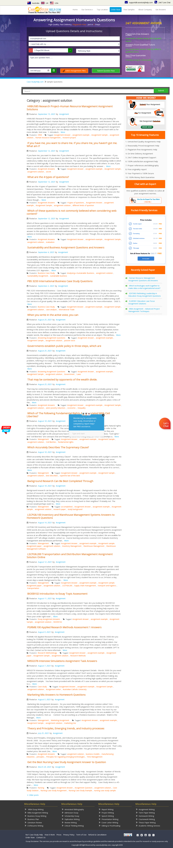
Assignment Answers (46, 169)
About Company (145, 9)
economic (72, 408)
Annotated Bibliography (74, 809)
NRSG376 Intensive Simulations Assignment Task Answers (62, 661)
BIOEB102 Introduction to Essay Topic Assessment (57, 593)
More (63, 132)
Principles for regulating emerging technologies (65, 757)
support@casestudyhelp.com (141, 2)
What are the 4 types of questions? (48, 177)
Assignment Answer (62, 135)
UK (47, 3)
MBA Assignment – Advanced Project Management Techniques (144, 310)
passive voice (69, 340)
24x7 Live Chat (164, 2)
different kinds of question (83, 205)
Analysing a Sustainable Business (80, 273)
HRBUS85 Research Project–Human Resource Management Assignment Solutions (70, 108)
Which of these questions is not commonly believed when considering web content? (72, 212)
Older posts (34, 795)
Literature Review (34, 822)
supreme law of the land (70, 475)
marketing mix (70, 723)
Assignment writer (53, 689)
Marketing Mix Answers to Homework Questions (56, 694)
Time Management (94, 757)
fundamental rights (65, 442)
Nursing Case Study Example (80, 790)
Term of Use (81, 834)
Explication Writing (72, 819)
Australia (35, 3)
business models (93, 754)
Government (69, 374)
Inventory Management (71, 546)
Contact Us (40, 837)
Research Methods (78, 655)
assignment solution (35, 171)
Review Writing (71, 822)
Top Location (102, 9)
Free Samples (129, 9)
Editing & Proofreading (111, 826)
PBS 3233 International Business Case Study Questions (60, 281)
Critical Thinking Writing (74, 826)
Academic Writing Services (149, 826)
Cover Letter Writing (110, 822)
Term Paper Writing (147, 813)
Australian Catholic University (74, 689)
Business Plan (33, 819)
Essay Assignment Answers (49, 619)
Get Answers (161, 9)
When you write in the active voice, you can (52, 315)
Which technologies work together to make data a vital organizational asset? (144, 286)
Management (43, 439)
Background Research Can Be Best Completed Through (60, 481)
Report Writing (107, 809)
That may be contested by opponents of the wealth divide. (62, 379)
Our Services (86, 9)
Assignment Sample (99, 135)
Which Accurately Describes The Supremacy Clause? (58, 447)
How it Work (50, 834)
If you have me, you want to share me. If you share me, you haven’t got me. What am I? (72, 144)
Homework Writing (146, 816)
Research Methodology (47, 653)
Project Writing (108, 813)
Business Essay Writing (36, 816)
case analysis (51, 309)
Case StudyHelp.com (35, 82)
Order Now (115, 9)
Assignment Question (83, 788)
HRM (40, 135)
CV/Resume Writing (35, 826)
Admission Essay (71, 813)
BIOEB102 (57, 622)
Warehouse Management (93, 546)
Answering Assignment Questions (51, 338)
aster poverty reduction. (55, 408)
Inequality (81, 408)
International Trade (66, 309)
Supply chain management (85, 585)
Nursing (41, 788)
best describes (52, 475)
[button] (165, 423)
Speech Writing (108, 816)
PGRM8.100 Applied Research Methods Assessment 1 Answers (64, 627)
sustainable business (58, 276)
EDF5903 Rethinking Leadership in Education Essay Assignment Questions (144, 294)
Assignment (64, 114)
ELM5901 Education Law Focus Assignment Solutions (141, 302)
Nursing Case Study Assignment (54, 790)
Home (75, 9)
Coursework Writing (147, 819)
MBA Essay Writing (35, 809)
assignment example (80, 135)
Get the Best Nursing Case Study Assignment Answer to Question (66, 762)
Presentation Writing (110, 819)
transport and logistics (107, 585)
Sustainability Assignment (37, 276)
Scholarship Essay (72, 816)
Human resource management (48, 137)
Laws (78, 374)
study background (75, 509)
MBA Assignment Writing (37, 813)
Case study (42, 686)
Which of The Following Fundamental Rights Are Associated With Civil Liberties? (68, 414)
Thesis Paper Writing (147, 822)
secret (48, 171)
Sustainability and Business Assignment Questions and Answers (65, 247)
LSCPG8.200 (67, 585)
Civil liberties (51, 442)
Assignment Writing (147, 809)
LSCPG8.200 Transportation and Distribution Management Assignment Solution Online (70, 555)
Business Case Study (46, 273)
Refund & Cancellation (97, 834)
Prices (58, 834)
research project (69, 137)
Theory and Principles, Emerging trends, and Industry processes (65, 728)
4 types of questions (75, 202)
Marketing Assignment (60, 720)
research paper (59, 509)
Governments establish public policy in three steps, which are (64, 346)
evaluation (50, 242)
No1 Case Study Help (34, 834)
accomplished (66, 506)
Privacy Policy (68, 834)
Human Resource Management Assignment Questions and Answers (143, 279)
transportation (33, 588)
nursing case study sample (105, 790)
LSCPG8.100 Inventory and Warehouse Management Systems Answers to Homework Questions (71, 516)
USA (56, 3)
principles (40, 757)
